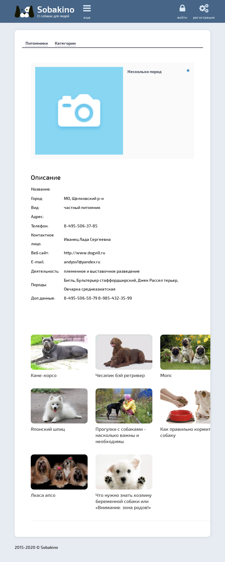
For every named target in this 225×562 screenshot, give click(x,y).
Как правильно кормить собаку (186, 432)
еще (87, 17)
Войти (182, 17)
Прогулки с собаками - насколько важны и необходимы (121, 435)
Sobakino (55, 11)
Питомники (36, 43)
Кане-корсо (44, 375)
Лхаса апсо (43, 495)
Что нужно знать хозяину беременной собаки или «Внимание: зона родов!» (124, 501)
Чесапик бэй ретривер (120, 375)
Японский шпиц (48, 429)
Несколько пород (144, 71)
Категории (65, 43)
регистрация (204, 17)
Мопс (166, 375)
